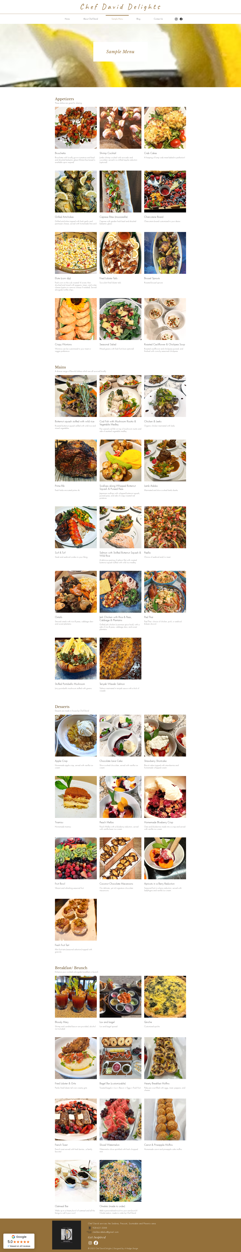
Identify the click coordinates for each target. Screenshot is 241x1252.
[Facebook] (181, 19)
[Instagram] (176, 19)
